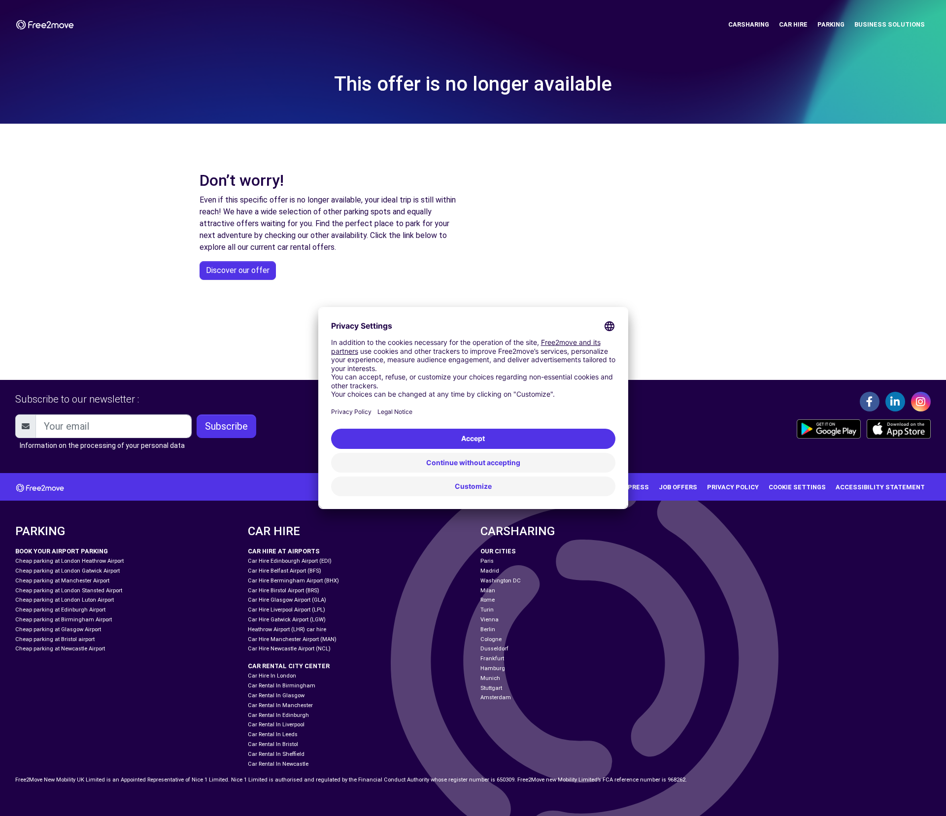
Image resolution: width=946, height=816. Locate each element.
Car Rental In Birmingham (281, 685)
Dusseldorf (494, 649)
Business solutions (889, 24)
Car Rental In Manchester (280, 705)
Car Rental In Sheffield (276, 754)
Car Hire (793, 24)
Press (638, 487)
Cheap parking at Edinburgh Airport (60, 610)
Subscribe (226, 426)
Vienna (489, 619)
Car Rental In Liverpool (276, 724)
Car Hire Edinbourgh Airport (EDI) (290, 561)
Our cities (498, 551)
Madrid (489, 571)
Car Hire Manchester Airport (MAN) (292, 639)
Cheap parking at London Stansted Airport (68, 590)
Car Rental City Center (289, 666)
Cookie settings (797, 487)
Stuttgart (491, 688)
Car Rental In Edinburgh (278, 715)
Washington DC (500, 581)
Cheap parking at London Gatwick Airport (67, 571)
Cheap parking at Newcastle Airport (60, 649)
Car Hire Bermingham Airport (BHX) (293, 581)
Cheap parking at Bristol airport (55, 639)
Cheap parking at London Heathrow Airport (69, 561)
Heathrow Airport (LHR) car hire (287, 629)
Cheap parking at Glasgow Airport (58, 629)
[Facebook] (869, 401)
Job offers (678, 487)
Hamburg (492, 668)
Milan (487, 590)
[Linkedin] (895, 401)
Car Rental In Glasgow (276, 695)
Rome (487, 600)
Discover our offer (238, 270)
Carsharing (748, 24)
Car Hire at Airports (284, 551)
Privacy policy (733, 487)
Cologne (491, 639)
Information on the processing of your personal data (102, 445)
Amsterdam (495, 697)
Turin (487, 610)
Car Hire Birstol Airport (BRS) (283, 590)
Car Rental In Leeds (273, 734)
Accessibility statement (880, 487)
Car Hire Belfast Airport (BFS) (284, 571)
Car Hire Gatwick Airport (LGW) (287, 619)
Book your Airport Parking (61, 551)
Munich (490, 678)
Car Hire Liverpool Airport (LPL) (286, 610)
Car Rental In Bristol (273, 744)
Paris (487, 561)
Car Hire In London (272, 676)
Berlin (487, 629)
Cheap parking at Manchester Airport (62, 581)
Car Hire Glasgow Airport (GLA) (287, 600)
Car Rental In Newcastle (278, 764)
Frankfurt (492, 658)
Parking (831, 24)
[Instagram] (921, 401)
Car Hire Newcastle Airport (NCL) (289, 649)
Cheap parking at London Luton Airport (64, 600)
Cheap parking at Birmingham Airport (63, 619)
